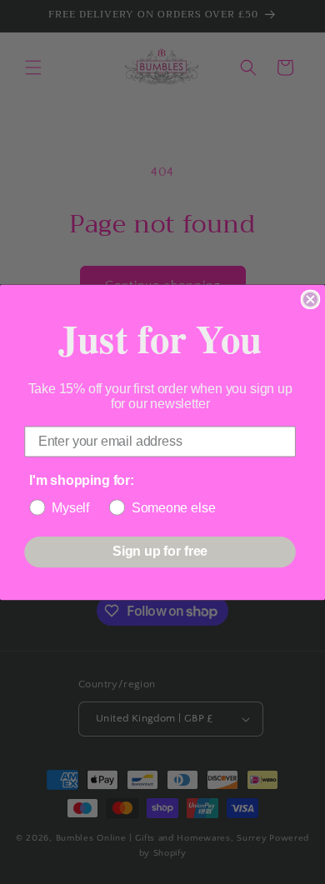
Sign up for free (160, 551)
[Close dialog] (310, 299)
